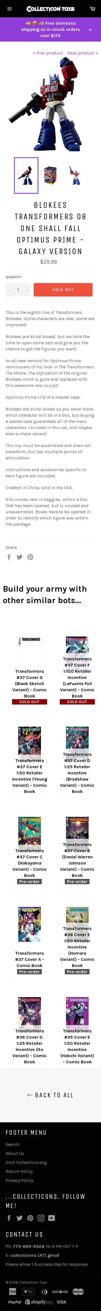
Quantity (14, 277)
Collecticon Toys (33, 1282)
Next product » (82, 53)
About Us (15, 1153)
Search (12, 1144)
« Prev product (48, 53)
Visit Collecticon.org (26, 1162)
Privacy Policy (19, 1180)
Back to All (53, 1095)
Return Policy (19, 1171)
